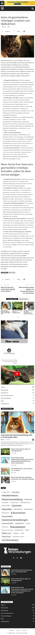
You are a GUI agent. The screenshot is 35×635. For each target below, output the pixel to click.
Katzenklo (17, 505)
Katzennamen (28, 509)
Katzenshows (18, 513)
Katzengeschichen (14, 502)
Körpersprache (5, 526)
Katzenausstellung (12, 499)
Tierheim (16, 533)
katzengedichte (5, 502)
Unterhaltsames (5, 403)
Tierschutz (6, 537)
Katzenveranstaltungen (15, 520)
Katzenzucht (19, 523)
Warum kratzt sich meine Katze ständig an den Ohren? (8, 289)
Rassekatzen (17, 526)
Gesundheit (12, 272)
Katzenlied (7, 509)
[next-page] (18, 317)
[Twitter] (18, 558)
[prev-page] (16, 317)
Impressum (11, 630)
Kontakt (24, 630)
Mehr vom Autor (23, 299)
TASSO (27, 530)
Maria (2, 439)
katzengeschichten (25, 502)
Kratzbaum (28, 523)
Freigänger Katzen (6, 492)
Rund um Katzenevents (7, 395)
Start (2, 12)
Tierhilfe (22, 533)
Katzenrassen (4, 393)
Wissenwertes (4, 390)
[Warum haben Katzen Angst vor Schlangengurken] (17, 306)
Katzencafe (28, 499)
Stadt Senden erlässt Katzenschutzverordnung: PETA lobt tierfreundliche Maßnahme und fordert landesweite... (22, 460)
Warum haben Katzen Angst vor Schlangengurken (21, 450)
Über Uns (18, 630)
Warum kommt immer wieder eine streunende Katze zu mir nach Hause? (26, 290)
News (2, 401)
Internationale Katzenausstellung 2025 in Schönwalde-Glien (5, 312)
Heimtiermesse (10, 495)
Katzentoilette (7, 516)
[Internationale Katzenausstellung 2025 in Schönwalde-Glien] (6, 306)
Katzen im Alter (6, 505)
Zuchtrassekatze (10, 540)
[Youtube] (21, 558)
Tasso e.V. (7, 533)
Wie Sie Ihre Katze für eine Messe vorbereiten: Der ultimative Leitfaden (29, 312)
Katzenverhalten (7, 523)
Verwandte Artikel (12, 299)
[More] (24, 31)
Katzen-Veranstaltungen (21, 633)
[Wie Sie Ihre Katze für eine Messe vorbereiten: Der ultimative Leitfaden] (29, 306)
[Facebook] (14, 558)
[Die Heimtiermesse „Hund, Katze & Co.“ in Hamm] (5, 471)
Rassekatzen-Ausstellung (7, 530)
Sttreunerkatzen (19, 530)
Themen (6, 12)
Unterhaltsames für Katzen (18, 536)
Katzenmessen (18, 509)
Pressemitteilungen (6, 398)
